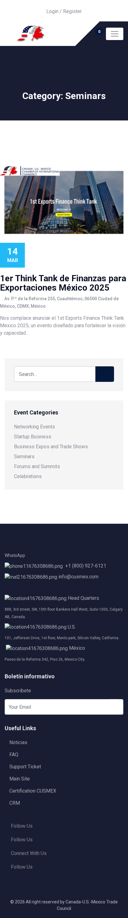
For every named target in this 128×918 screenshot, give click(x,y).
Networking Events (34, 427)
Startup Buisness (32, 437)
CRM (14, 803)
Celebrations (28, 476)
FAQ (13, 754)
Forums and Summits (37, 466)
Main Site (19, 779)
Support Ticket (25, 767)
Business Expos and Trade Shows (51, 447)
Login (52, 11)
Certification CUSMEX (32, 791)
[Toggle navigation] (114, 34)
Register (72, 11)
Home (37, 109)
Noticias (18, 742)
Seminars (24, 456)
